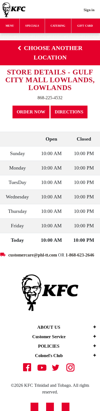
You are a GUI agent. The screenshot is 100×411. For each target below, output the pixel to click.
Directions (69, 111)
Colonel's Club (49, 355)
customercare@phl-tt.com (32, 255)
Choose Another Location (53, 52)
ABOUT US (48, 327)
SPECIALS (32, 25)
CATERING (58, 25)
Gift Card (85, 25)
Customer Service (49, 336)
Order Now (31, 111)
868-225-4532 (50, 97)
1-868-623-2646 (80, 255)
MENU (10, 25)
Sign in (89, 10)
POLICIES (48, 346)
